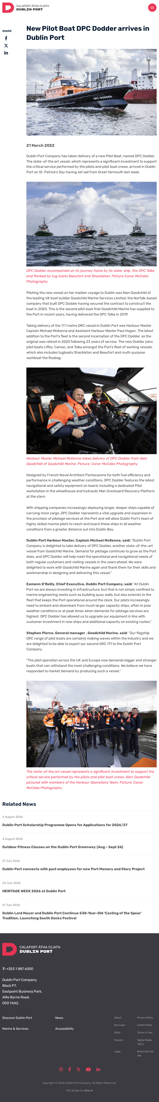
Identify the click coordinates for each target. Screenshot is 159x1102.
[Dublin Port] (25, 11)
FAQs (117, 1032)
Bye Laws (119, 1025)
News (59, 1018)
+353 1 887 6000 (19, 969)
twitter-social (78, 1069)
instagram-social (61, 1069)
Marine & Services (15, 1028)
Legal (117, 1051)
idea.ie (88, 1090)
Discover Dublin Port (17, 1018)
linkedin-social (98, 1069)
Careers (118, 1040)
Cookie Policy (144, 1025)
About (117, 1017)
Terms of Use (144, 1032)
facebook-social (70, 1069)
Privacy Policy (145, 1017)
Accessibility (64, 1028)
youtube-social (88, 1069)
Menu (152, 7)
